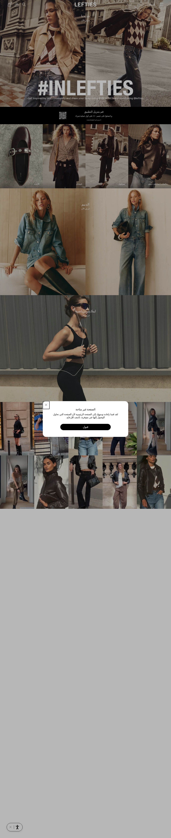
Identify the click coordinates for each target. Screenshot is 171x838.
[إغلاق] (46, 405)
